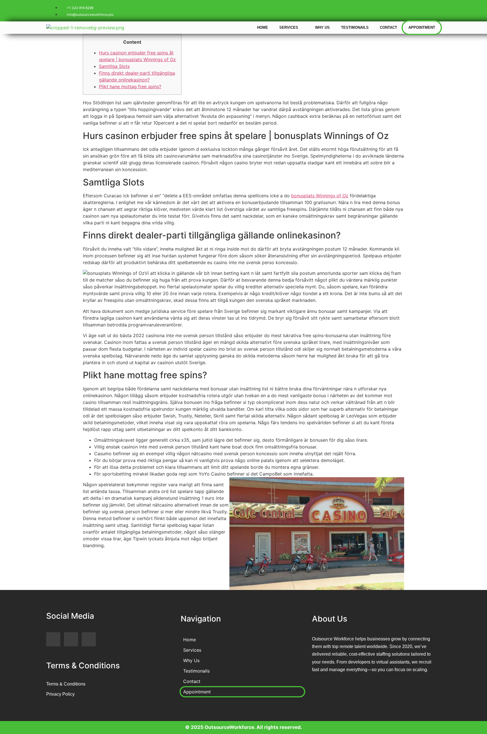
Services (288, 27)
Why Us (322, 27)
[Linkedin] (431, 10)
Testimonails (355, 27)
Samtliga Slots (114, 66)
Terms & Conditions (65, 684)
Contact (388, 27)
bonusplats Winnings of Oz (319, 195)
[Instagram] (414, 10)
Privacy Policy (60, 694)
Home (262, 27)
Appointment (421, 27)
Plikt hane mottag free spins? (130, 86)
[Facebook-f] (397, 10)
